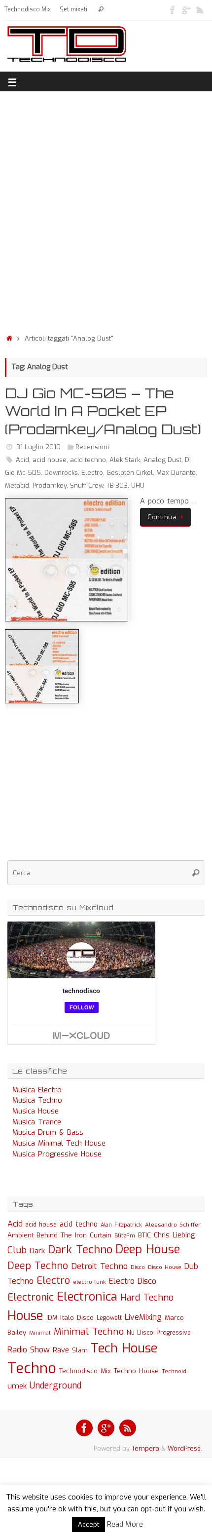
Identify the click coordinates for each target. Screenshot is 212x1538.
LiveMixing (143, 1317)
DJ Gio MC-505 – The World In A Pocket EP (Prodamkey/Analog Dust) (103, 411)
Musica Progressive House (57, 1154)
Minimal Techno (89, 1331)
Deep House (147, 1249)
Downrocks (61, 472)
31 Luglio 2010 (38, 447)
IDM (51, 1318)
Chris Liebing (174, 1234)
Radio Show (28, 1350)
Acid (22, 460)
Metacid (17, 485)
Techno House (136, 1371)
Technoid (174, 1371)
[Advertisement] (106, 210)
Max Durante (176, 472)
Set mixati (73, 9)
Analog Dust (162, 460)
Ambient (20, 1235)
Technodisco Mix (27, 9)
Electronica (87, 1297)
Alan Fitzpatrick (121, 1225)
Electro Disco (132, 1281)
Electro (92, 472)
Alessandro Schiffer (173, 1225)
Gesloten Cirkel (129, 472)
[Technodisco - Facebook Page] (172, 9)
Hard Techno (147, 1298)
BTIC (144, 1235)
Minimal (40, 1333)
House (25, 1315)
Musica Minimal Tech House (59, 1143)
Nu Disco (140, 1333)
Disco (138, 1267)
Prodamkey (50, 485)
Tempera (145, 1448)
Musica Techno (37, 1100)
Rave (61, 1350)
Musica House (35, 1111)
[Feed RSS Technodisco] (200, 9)
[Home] (9, 338)
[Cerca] (101, 9)
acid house (50, 460)
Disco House (164, 1267)
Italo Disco (77, 1317)
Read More (125, 1524)
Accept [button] (88, 1524)
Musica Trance (36, 1122)
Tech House (124, 1348)
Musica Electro (37, 1090)
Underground (55, 1385)
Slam (80, 1350)
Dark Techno (80, 1249)
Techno (31, 1368)
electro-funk (89, 1282)
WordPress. (185, 1448)
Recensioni (92, 447)
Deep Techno (37, 1265)
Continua (162, 517)
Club (17, 1250)
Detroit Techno (99, 1266)
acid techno (88, 460)
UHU (137, 485)
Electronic (30, 1297)
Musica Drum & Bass (47, 1132)
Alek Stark (124, 460)
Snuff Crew (86, 485)
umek (17, 1386)
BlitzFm (124, 1235)
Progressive (173, 1333)
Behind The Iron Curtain (73, 1235)
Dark (37, 1251)
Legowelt (109, 1318)
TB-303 (117, 485)
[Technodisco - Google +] (186, 9)
